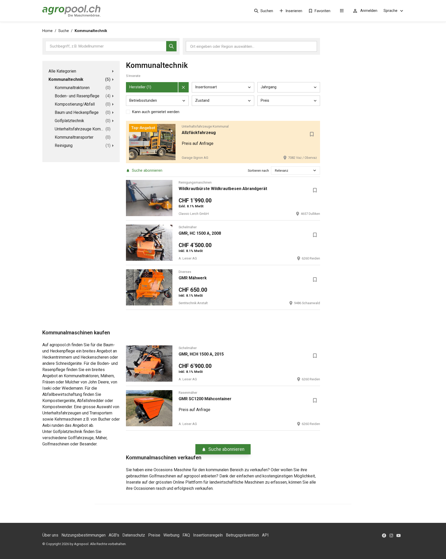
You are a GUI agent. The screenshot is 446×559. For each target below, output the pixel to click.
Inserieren (293, 11)
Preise (154, 535)
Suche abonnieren (147, 170)
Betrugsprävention (242, 535)
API (265, 535)
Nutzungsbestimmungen (83, 535)
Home (47, 31)
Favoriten (322, 11)
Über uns (50, 535)
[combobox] (275, 170)
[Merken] (312, 134)
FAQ (186, 535)
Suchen (266, 11)
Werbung (171, 535)
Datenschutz (133, 535)
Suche (63, 31)
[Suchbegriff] (171, 46)
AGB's (114, 535)
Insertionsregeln (208, 535)
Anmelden (368, 10)
